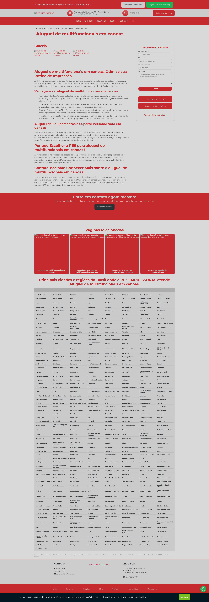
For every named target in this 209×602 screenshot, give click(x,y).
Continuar (184, 597)
